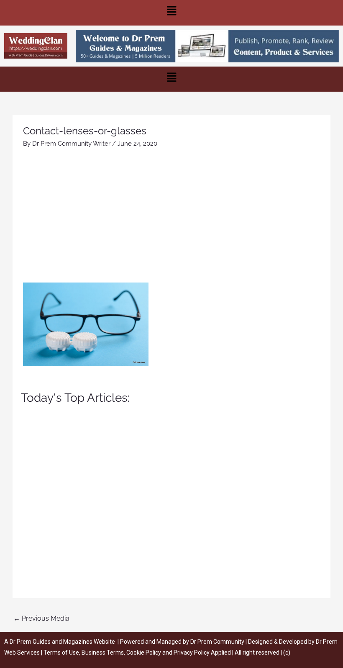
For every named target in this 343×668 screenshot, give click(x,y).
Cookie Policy (144, 652)
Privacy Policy (192, 652)
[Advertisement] (171, 219)
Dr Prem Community (217, 641)
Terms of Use (61, 652)
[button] (171, 12)
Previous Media (41, 618)
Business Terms (103, 652)
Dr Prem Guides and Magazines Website (62, 641)
